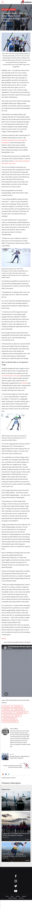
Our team (18, 896)
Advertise (24, 896)
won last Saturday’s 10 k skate (11, 376)
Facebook (24, 383)
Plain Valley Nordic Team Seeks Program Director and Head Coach (14, 855)
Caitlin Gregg (6, 706)
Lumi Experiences (26, 809)
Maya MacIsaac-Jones (21, 712)
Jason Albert (4, 25)
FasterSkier (27, 839)
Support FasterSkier (12, 898)
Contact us (21, 898)
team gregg (17, 715)
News (3, 9)
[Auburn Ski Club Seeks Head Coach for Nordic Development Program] (16, 826)
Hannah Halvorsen (18, 709)
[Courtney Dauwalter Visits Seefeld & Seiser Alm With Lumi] (16, 801)
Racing (6, 9)
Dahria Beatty (6, 709)
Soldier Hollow (6, 715)
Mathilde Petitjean (7, 712)
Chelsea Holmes (17, 706)
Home (7, 896)
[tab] (3, 774)
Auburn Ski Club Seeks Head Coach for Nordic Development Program (16, 834)
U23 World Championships (9, 718)
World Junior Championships (10, 721)
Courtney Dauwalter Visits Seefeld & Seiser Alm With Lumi (15, 804)
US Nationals (12, 9)
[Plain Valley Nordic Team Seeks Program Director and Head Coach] (16, 852)
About (12, 896)
